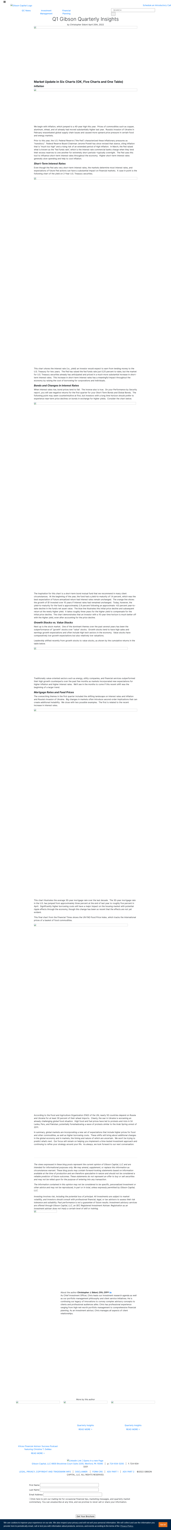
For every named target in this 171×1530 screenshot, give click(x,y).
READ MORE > (38, 1453)
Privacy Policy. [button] (126, 1526)
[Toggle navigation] (4, 2)
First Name (34, 1485)
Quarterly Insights (85, 1425)
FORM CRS (97, 1471)
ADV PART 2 (128, 1471)
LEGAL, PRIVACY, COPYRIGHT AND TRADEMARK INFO (45, 1471)
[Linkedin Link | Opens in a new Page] (85, 1460)
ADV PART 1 (112, 1471)
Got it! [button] (163, 1525)
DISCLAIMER (81, 1471)
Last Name (34, 1490)
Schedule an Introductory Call (157, 5)
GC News (26, 10)
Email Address (36, 1494)
